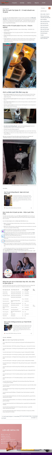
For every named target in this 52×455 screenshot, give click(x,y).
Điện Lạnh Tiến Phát (15, 92)
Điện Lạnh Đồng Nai (44, 25)
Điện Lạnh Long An (44, 27)
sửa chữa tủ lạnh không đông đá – (11, 126)
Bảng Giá (37, 2)
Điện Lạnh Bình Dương (45, 21)
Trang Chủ (14, 2)
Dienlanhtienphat (6, 8)
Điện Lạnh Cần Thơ (44, 23)
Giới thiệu (22, 2)
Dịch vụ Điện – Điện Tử (45, 14)
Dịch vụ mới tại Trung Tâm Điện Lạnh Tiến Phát (45, 17)
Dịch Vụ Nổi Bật (44, 19)
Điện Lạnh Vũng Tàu (44, 31)
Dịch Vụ (29, 2)
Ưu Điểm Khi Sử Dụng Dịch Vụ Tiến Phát (45, 38)
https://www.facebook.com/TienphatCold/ (11, 441)
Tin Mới (43, 2)
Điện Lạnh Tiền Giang (45, 29)
